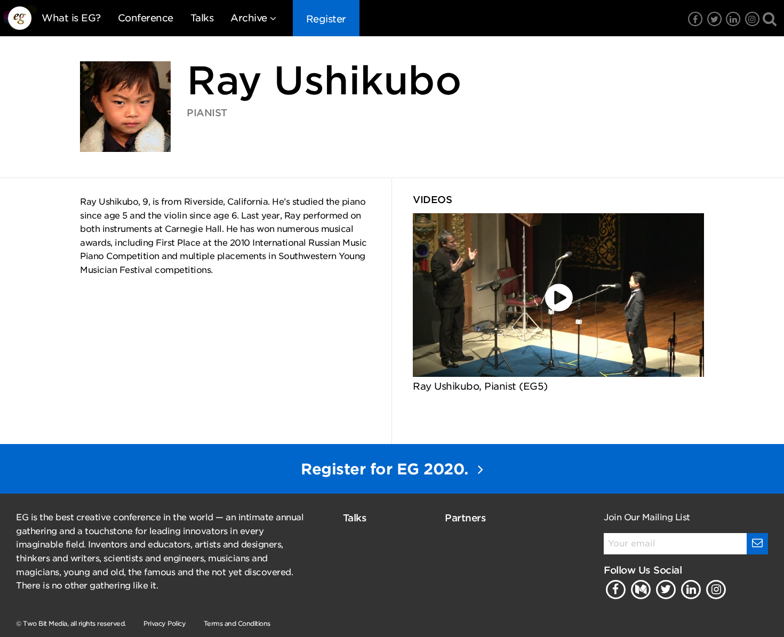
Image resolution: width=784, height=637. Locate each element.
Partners (465, 517)
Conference (145, 17)
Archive (248, 17)
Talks (202, 17)
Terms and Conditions (237, 623)
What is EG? (71, 17)
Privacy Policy (164, 623)
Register (326, 19)
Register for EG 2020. (387, 469)
